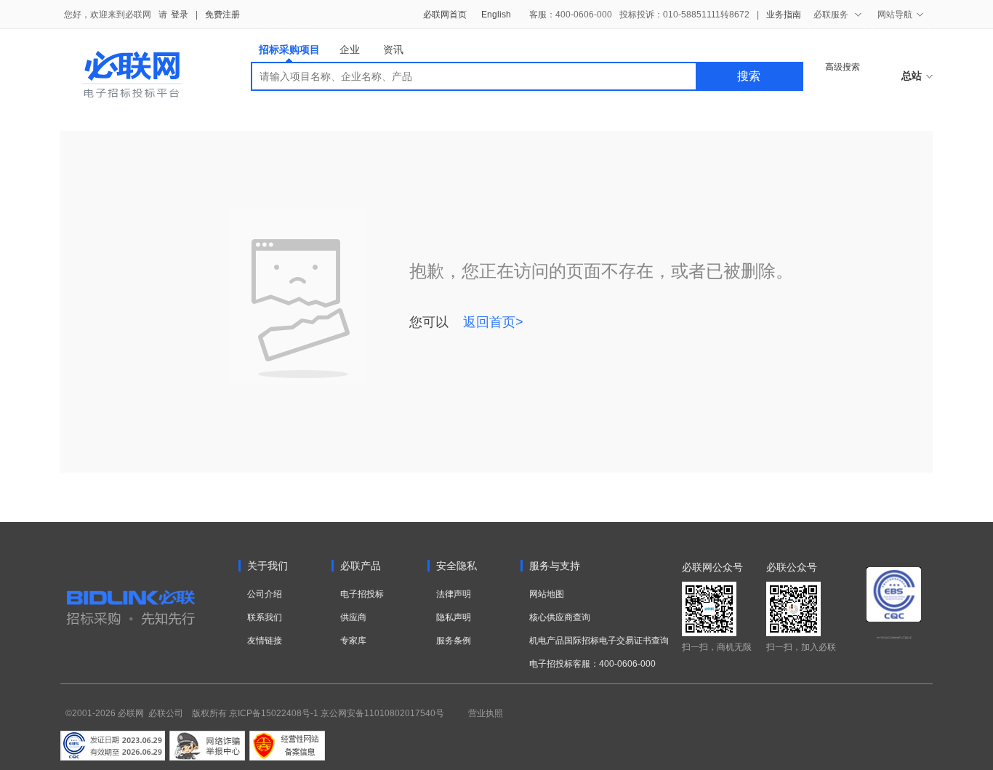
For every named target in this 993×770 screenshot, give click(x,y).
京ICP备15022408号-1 (273, 713)
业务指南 (783, 14)
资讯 (393, 49)
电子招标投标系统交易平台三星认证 (894, 637)
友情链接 (264, 640)
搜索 (748, 76)
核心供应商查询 (559, 617)
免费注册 (222, 14)
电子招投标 (362, 594)
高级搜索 (842, 67)
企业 (349, 49)
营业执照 (485, 713)
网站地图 (546, 594)
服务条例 (453, 640)
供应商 (353, 617)
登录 (179, 14)
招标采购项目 (289, 49)
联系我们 (264, 617)
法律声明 (453, 594)
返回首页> (493, 322)
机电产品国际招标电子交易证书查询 (599, 640)
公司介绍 (264, 594)
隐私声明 (453, 617)
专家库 (353, 640)
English (496, 14)
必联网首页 (445, 14)
